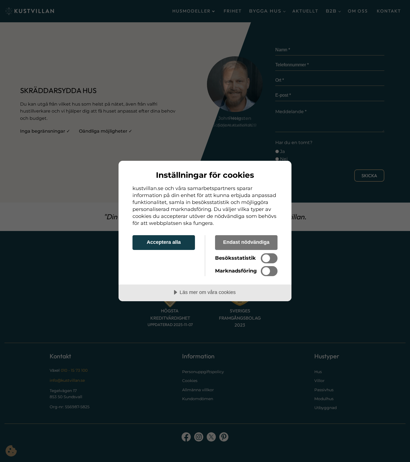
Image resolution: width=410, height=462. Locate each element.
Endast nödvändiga (246, 242)
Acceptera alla (164, 242)
